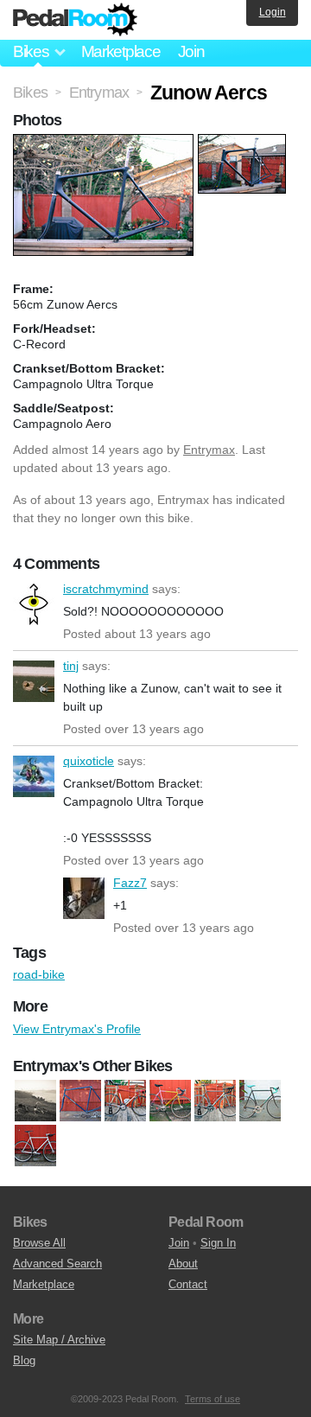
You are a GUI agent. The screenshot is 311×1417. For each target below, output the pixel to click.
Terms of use (212, 1399)
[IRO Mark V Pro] (35, 1145)
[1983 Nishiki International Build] (80, 1100)
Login (272, 12)
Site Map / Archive (59, 1339)
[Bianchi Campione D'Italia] (260, 1100)
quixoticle (33, 776)
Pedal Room (75, 20)
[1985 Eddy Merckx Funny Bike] (125, 1100)
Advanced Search (57, 1263)
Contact (187, 1284)
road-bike (39, 974)
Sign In (218, 1242)
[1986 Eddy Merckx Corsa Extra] (170, 1100)
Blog (24, 1360)
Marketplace (121, 51)
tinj (33, 681)
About (183, 1263)
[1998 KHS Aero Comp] (215, 1100)
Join (191, 51)
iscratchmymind (33, 604)
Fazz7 (84, 898)
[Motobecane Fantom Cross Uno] (35, 1100)
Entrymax (209, 449)
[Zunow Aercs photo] (105, 143)
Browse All (39, 1242)
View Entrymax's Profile (77, 1029)
